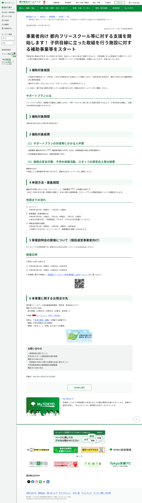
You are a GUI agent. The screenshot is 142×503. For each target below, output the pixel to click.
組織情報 (56, 2)
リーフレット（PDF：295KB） (49, 315)
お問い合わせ (31, 493)
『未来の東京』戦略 (41, 320)
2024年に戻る (79, 387)
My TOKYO (129, 8)
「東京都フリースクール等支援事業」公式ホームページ (68, 274)
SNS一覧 (76, 493)
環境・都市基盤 (101, 8)
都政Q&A (41, 493)
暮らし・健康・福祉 (27, 8)
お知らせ (119, 2)
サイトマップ (86, 493)
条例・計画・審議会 (82, 2)
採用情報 (68, 2)
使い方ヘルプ (52, 493)
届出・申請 (96, 2)
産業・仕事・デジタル (81, 8)
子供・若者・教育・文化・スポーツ (54, 8)
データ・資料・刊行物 (102, 493)
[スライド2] (79, 456)
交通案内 (108, 2)
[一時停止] (82, 456)
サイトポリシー (65, 493)
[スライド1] (77, 456)
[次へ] (130, 456)
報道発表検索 (6, 50)
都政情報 (116, 8)
